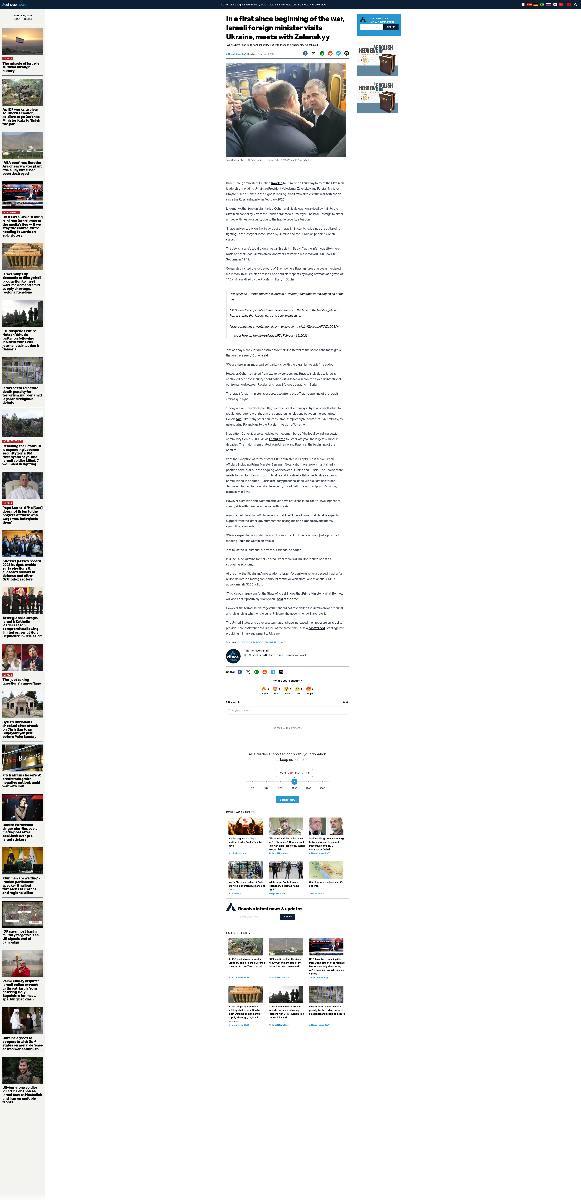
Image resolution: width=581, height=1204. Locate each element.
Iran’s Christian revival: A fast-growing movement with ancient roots (246, 886)
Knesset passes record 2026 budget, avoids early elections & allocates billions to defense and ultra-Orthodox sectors (21, 570)
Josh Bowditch (316, 893)
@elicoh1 (242, 294)
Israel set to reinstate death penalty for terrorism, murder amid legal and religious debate (22, 395)
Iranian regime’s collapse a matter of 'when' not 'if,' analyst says (245, 842)
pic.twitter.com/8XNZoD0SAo (319, 326)
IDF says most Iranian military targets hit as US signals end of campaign (20, 936)
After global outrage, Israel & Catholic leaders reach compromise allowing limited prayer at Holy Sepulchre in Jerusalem (22, 626)
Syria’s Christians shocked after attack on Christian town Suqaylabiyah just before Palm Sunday (20, 729)
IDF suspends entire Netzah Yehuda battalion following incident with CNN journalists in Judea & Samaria (20, 340)
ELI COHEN (243, 642)
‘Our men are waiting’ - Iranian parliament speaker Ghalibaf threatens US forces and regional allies (21, 885)
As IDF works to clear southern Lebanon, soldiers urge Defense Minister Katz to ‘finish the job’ (21, 116)
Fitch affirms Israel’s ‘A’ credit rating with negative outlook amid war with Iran (21, 780)
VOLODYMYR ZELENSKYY (273, 642)
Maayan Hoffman (277, 893)
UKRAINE (255, 642)
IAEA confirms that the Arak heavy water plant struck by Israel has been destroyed (22, 168)
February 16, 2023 (295, 335)
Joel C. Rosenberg (318, 977)
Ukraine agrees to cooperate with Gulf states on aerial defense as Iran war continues (22, 1043)
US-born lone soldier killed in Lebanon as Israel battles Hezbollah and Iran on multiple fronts (22, 1094)
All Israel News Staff (236, 54)
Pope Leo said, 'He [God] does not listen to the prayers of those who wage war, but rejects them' (22, 514)
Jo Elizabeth (234, 893)
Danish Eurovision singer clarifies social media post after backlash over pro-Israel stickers (20, 832)
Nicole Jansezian (237, 853)
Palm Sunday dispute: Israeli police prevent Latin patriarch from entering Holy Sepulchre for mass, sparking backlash (20, 990)
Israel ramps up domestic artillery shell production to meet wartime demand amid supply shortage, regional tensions (21, 283)
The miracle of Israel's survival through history (20, 67)
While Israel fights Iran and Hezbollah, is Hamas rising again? (284, 886)
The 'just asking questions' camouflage (21, 681)
